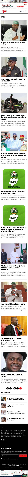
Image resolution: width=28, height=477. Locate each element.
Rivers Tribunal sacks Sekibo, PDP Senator (12, 376)
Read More (3, 440)
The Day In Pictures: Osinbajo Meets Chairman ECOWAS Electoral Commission (13, 268)
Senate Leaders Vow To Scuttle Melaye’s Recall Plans (11, 339)
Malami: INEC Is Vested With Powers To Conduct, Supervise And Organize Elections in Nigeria (14, 229)
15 (14, 388)
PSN (18, 465)
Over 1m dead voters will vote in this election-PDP (13, 80)
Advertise (13, 467)
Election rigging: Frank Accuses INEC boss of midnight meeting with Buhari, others (13, 155)
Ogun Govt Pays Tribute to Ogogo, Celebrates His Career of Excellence (15, 399)
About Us (7, 467)
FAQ (18, 467)
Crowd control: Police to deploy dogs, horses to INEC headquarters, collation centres (14, 117)
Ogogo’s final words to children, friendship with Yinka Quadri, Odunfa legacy (15, 413)
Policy (21, 467)
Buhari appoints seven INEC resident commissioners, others (13, 192)
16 (17, 388)
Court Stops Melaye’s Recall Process (13, 304)
